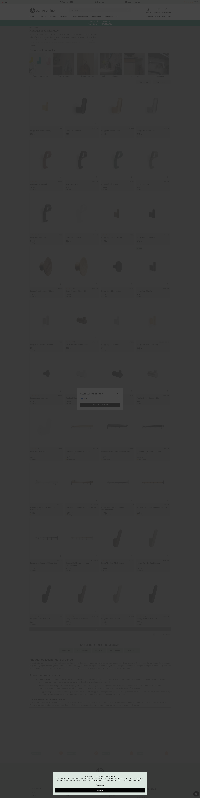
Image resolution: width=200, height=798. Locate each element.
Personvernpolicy (136, 780)
